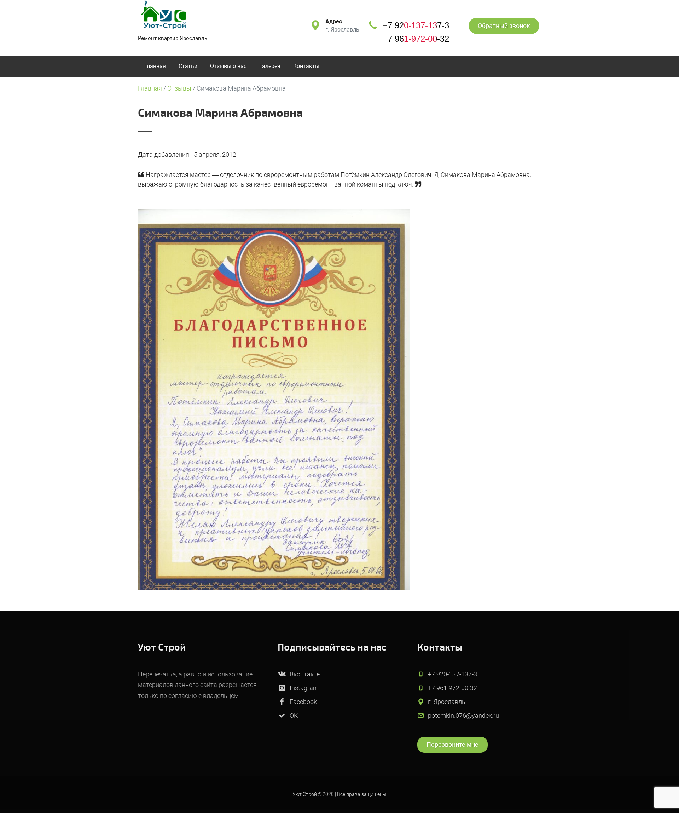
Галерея (269, 66)
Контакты (306, 66)
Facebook (303, 701)
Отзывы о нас (228, 66)
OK (294, 715)
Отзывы (179, 88)
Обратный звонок (504, 25)
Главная (155, 66)
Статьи (188, 66)
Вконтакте (305, 674)
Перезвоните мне (452, 744)
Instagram (304, 688)
